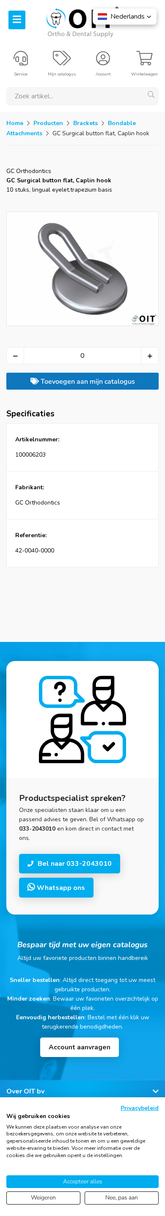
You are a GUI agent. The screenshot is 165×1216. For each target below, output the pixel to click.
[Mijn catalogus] (62, 62)
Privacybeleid (140, 1108)
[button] (124, 16)
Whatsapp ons (60, 887)
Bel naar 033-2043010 (75, 863)
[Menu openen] (16, 20)
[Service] (21, 62)
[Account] (103, 62)
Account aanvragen (79, 1047)
